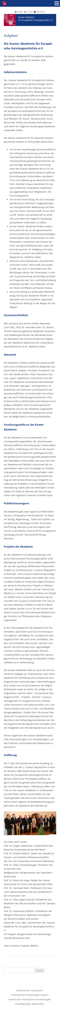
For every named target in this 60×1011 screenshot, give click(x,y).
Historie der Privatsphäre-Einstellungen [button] (29, 999)
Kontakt (40, 11)
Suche (29, 11)
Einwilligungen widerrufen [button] (29, 1003)
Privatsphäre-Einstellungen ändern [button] (29, 994)
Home (20, 11)
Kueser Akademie (26, 17)
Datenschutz (23, 990)
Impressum (37, 990)
